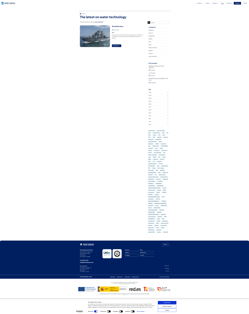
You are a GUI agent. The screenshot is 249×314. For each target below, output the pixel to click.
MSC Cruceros (161, 168)
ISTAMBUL (150, 194)
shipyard (156, 225)
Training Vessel (151, 221)
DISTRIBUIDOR (151, 218)
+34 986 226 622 (84, 260)
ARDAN (157, 143)
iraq (164, 152)
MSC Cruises (151, 170)
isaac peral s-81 (151, 232)
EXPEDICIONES (151, 212)
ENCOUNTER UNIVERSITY (153, 201)
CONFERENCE (151, 185)
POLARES (159, 212)
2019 (163, 132)
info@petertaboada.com (86, 262)
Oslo (156, 148)
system (157, 205)
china (149, 157)
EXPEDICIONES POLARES (153, 214)
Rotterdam (163, 143)
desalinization (151, 229)
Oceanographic (151, 181)
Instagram (167, 268)
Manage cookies (135, 276)
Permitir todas (167, 302)
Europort (166, 137)
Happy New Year (164, 177)
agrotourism (151, 227)
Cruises (163, 157)
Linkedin (167, 270)
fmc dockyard (164, 225)
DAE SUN (157, 194)
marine (161, 148)
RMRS (149, 159)
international (151, 223)
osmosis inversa (151, 190)
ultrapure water (162, 174)
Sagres (158, 218)
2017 (149, 137)
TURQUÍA (164, 192)
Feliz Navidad (151, 179)
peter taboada (151, 130)
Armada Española (152, 172)
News (113, 32)
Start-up (161, 163)
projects (159, 232)
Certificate (155, 159)
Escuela (158, 221)
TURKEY (158, 192)
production (156, 150)
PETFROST (150, 205)
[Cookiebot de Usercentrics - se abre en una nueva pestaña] (79, 311)
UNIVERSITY (150, 183)
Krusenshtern (151, 192)
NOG (165, 216)
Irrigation (150, 225)
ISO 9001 (162, 159)
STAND (154, 135)
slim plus (150, 150)
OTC (154, 161)
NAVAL (164, 190)
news (149, 132)
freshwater (165, 232)
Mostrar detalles (140, 311)
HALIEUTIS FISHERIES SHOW (154, 188)
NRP (163, 218)
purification (150, 143)
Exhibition (160, 216)
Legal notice (112, 276)
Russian (159, 190)
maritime (158, 199)
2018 (149, 135)
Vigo (158, 165)
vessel (157, 223)
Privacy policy (120, 276)
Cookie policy (127, 276)
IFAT (149, 168)
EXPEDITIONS (164, 205)
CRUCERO (162, 210)
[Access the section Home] (8, 3)
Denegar (167, 310)
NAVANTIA (162, 170)
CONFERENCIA (160, 185)
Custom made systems (153, 177)
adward (154, 157)
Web (149, 146)
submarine (159, 229)
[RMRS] (117, 253)
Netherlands (165, 221)
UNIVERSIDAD (159, 183)
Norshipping (158, 139)
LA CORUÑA (159, 181)
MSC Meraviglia (151, 165)
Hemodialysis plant (152, 163)
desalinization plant (152, 141)
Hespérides (165, 179)
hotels (157, 227)
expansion (159, 161)
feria (159, 135)
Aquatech (159, 137)
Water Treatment (164, 223)
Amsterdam (150, 139)
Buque (160, 141)
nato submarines (157, 152)
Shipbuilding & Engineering (154, 196)
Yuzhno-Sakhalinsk (152, 154)
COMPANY (163, 201)
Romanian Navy (164, 165)
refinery (150, 152)
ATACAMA (150, 174)
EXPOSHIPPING (164, 146)
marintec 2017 (162, 154)
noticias (164, 188)
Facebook (166, 265)
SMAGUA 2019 (156, 146)
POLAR (149, 207)
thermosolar (164, 150)
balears (162, 227)
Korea (163, 196)
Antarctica (158, 179)
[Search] (149, 22)
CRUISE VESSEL (157, 207)
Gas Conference (151, 216)
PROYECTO (165, 172)
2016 (163, 135)
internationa (151, 199)
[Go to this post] (95, 36)
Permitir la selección (167, 306)
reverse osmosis (156, 132)
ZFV (156, 174)
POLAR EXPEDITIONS (152, 210)
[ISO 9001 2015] (107, 253)
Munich (153, 168)
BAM (157, 170)
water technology (161, 130)
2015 (149, 161)
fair (167, 132)
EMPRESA (150, 203)
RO (159, 157)
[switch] (109, 311)
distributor (150, 148)
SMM (154, 137)
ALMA (159, 172)
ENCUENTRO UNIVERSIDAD (160, 203)
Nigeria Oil (163, 214)
